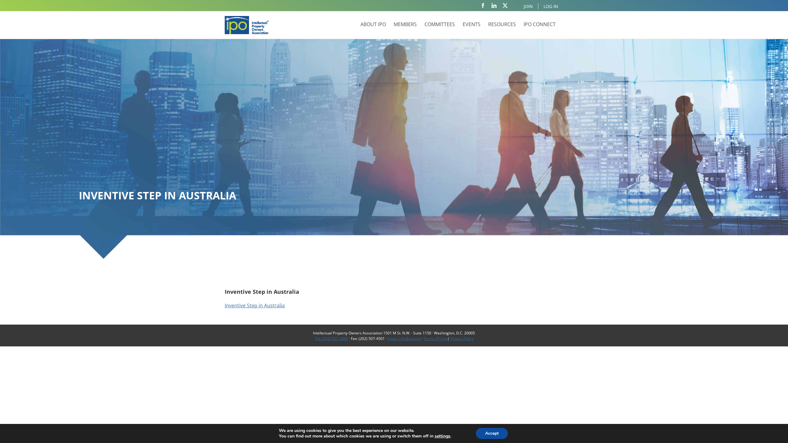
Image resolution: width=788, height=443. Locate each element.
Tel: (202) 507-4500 (331, 338)
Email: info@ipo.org (404, 338)
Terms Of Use (435, 338)
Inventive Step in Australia (255, 305)
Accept (492, 433)
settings (442, 436)
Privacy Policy (461, 338)
